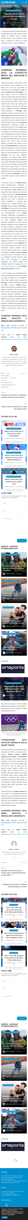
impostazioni (11, 1214)
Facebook (8, 339)
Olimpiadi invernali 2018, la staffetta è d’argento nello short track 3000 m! (14, 396)
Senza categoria (8, 607)
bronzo (8, 373)
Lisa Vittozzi (13, 378)
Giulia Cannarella (10, 626)
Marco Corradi (9, 22)
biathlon (3, 373)
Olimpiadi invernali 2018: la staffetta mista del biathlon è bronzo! (14, 886)
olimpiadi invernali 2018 (6, 382)
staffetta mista (4, 387)
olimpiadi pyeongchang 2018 (8, 384)
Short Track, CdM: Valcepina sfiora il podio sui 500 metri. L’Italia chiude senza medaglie (14, 958)
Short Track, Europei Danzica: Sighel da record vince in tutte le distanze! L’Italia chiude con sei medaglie (14, 935)
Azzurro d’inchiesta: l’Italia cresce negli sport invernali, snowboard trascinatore (14, 568)
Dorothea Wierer (5, 378)
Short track (13, 904)
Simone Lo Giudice (10, 695)
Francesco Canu (11, 914)
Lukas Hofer (4, 380)
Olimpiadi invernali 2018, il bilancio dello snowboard (11, 594)
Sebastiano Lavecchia (11, 598)
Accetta (4, 1217)
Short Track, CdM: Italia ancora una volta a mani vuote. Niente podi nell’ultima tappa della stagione (14, 910)
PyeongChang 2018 (12, 266)
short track (3, 862)
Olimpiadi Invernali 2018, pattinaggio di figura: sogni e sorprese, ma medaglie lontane (13, 621)
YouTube (25, 339)
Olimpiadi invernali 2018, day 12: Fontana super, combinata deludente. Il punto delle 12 (13, 873)
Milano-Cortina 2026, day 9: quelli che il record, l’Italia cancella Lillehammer (14, 457)
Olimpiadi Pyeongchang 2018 (13, 10)
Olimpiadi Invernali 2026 (13, 428)
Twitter (14, 339)
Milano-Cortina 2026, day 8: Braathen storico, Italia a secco (14, 481)
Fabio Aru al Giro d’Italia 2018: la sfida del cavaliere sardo (14, 408)
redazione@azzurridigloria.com (12, 1195)
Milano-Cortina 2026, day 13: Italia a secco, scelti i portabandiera (14, 433)
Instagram (19, 339)
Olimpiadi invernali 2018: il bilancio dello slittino (11, 648)
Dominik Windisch (5, 375)
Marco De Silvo (10, 652)
